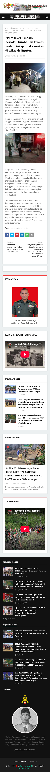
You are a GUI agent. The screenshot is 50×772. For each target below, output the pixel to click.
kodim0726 (11, 56)
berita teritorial (16, 228)
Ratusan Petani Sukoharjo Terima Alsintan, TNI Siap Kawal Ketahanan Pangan (29, 389)
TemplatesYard (26, 766)
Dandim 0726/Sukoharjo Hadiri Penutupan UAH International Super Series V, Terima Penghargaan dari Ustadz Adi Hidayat (31, 677)
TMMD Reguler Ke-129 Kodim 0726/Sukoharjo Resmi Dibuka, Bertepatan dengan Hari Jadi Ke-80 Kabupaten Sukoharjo (31, 403)
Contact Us (33, 762)
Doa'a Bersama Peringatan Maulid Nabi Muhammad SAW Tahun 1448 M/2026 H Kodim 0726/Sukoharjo (31, 419)
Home (7, 28)
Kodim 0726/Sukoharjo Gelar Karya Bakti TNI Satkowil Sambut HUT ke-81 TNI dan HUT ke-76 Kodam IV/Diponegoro (24, 474)
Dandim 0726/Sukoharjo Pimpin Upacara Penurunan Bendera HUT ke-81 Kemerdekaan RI (30, 597)
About (23, 762)
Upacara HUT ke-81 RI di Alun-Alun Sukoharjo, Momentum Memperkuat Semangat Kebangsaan (30, 611)
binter (13, 28)
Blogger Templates (25, 768)
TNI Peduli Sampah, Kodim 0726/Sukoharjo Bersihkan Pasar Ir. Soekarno (30, 571)
